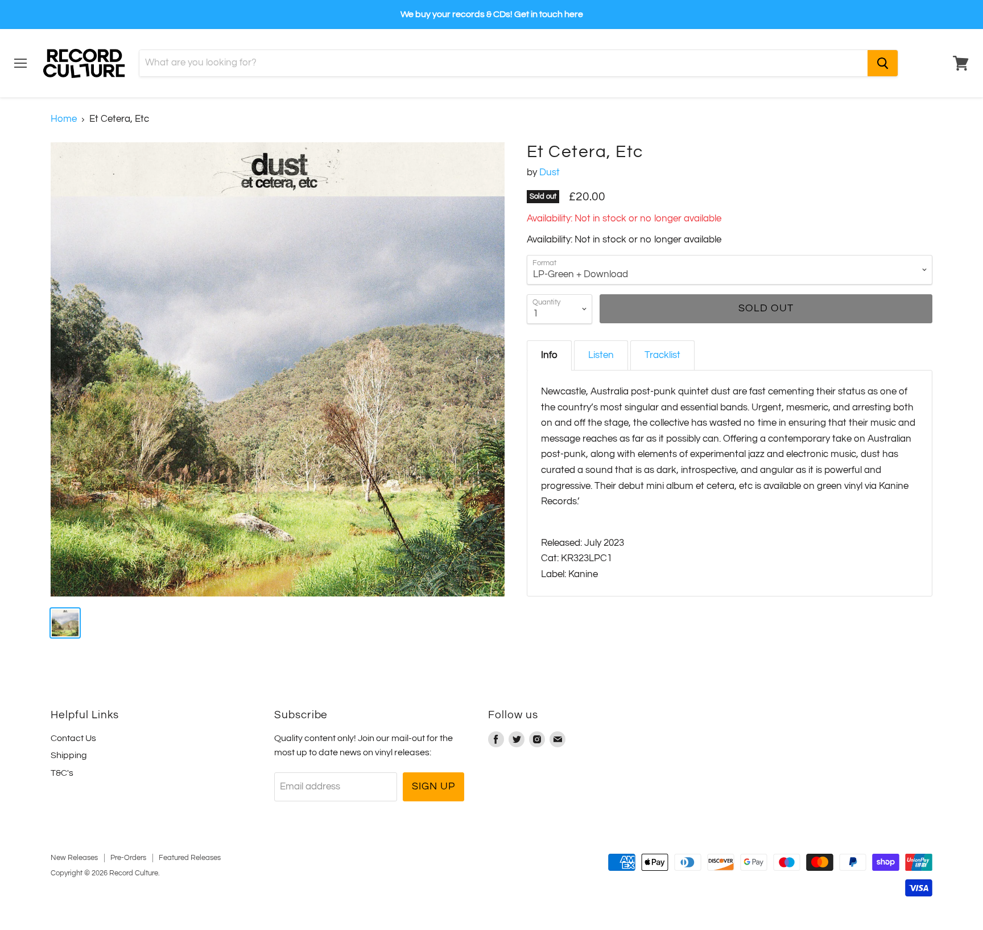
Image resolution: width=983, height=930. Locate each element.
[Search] (883, 63)
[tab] (549, 355)
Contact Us (73, 738)
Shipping (69, 755)
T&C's (62, 772)
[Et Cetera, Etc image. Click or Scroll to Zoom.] (278, 369)
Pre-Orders (128, 858)
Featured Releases (190, 858)
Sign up (433, 786)
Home (64, 119)
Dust (549, 172)
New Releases (74, 858)
